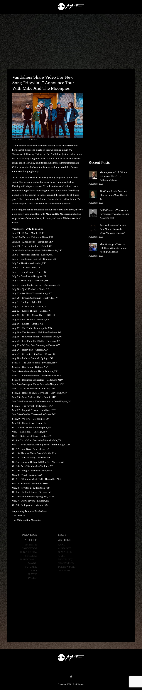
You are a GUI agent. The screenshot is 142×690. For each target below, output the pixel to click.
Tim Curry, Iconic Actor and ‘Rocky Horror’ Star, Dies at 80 (113, 195)
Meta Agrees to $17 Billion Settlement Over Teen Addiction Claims (113, 176)
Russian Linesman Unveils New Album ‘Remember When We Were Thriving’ (113, 229)
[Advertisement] (71, 42)
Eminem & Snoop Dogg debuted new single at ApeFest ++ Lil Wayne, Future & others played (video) (28, 561)
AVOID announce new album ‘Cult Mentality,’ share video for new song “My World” (66, 557)
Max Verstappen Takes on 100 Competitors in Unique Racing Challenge (113, 248)
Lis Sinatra (32, 139)
